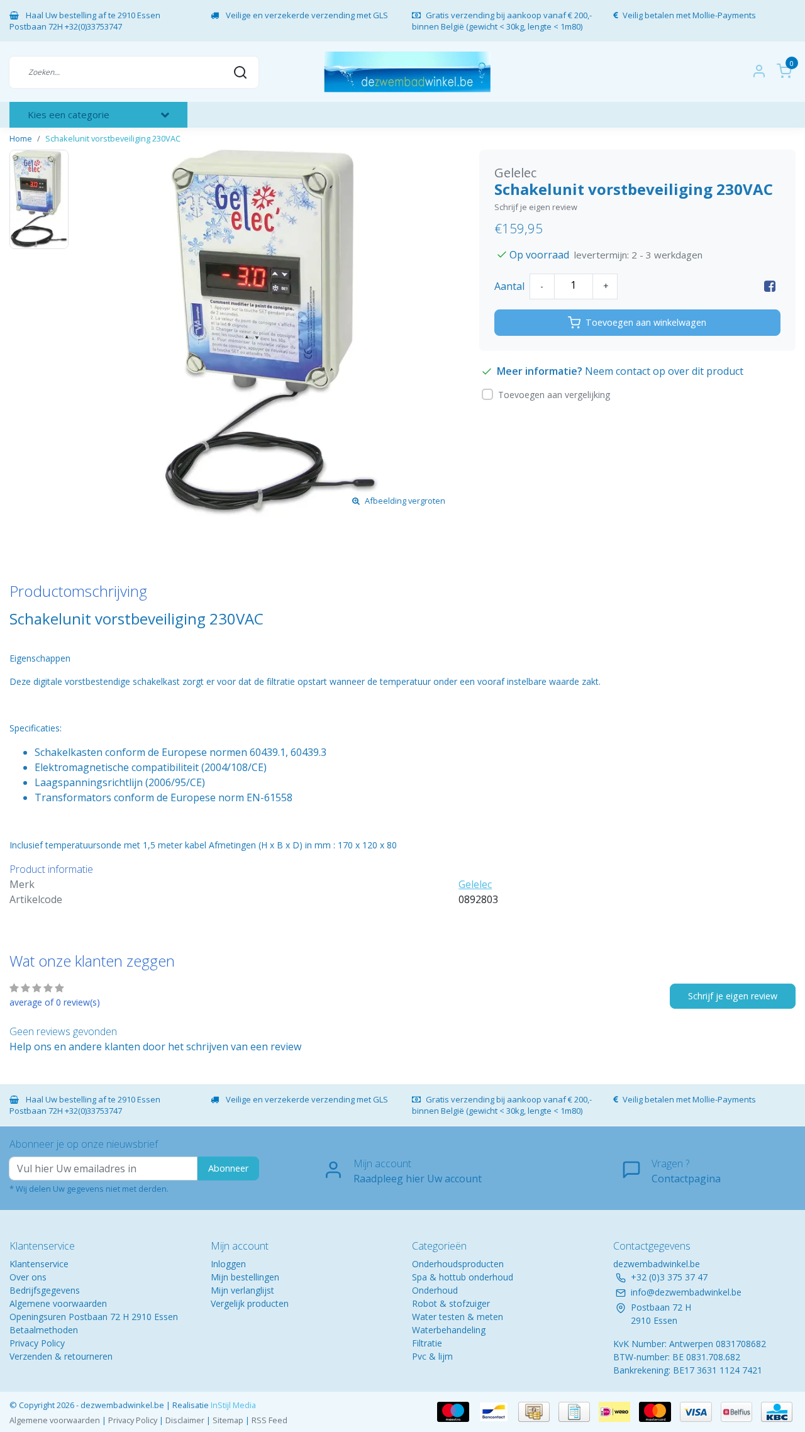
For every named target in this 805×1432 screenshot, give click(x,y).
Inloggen (228, 1264)
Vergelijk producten (250, 1303)
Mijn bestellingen (245, 1277)
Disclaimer (184, 1420)
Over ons (28, 1277)
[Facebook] (769, 286)
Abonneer (228, 1168)
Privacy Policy (37, 1343)
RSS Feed (269, 1420)
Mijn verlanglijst (242, 1290)
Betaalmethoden (43, 1330)
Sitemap (228, 1420)
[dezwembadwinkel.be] (407, 72)
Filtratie (427, 1343)
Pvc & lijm (432, 1356)
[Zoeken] (240, 72)
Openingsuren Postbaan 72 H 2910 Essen (93, 1317)
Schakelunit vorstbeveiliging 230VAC (112, 138)
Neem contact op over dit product (664, 371)
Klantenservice (39, 1264)
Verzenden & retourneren (61, 1356)
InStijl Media (232, 1405)
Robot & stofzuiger (451, 1303)
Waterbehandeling (449, 1330)
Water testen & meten (457, 1317)
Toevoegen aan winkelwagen (646, 322)
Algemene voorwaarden (58, 1303)
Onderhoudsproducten (458, 1264)
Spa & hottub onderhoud (462, 1277)
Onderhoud (435, 1290)
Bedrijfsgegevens (44, 1290)
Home (20, 138)
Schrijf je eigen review (535, 207)
